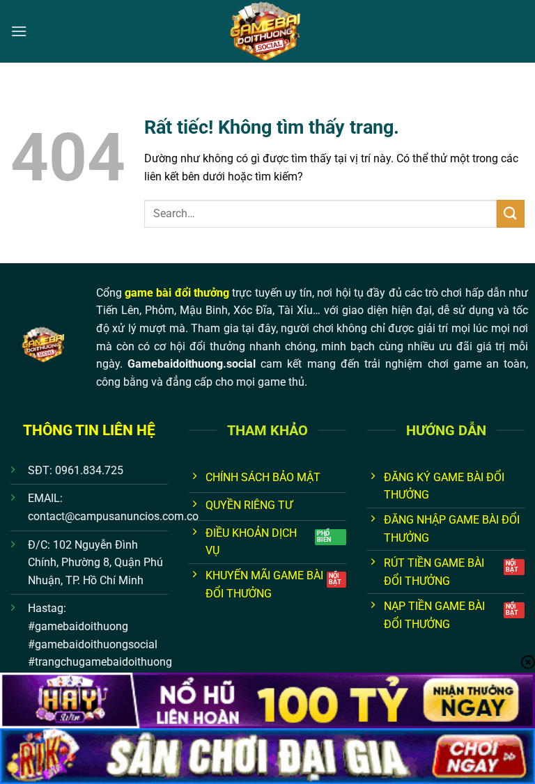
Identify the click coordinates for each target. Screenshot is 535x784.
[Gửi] (511, 213)
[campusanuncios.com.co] (267, 31)
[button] (18, 31)
